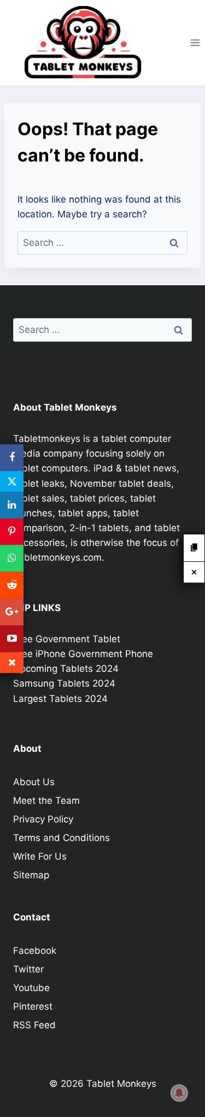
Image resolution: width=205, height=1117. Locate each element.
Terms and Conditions (61, 837)
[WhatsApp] (12, 558)
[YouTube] (12, 638)
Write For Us (40, 856)
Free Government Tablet (66, 639)
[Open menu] (195, 42)
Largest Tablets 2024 (60, 698)
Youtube (31, 987)
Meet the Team (46, 800)
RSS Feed (34, 1025)
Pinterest (32, 1006)
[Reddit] (12, 585)
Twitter (28, 969)
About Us (34, 781)
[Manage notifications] (179, 1093)
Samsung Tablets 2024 (64, 683)
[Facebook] (12, 457)
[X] (12, 481)
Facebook (34, 950)
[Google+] (12, 611)
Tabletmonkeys (46, 438)
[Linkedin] (12, 505)
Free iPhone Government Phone (83, 653)
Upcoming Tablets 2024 (66, 668)
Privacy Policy (43, 819)
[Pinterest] (12, 532)
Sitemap (31, 875)
